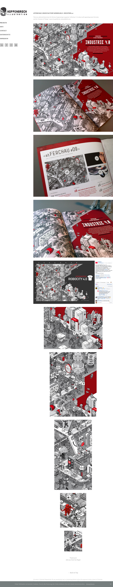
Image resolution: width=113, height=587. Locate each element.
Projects (3, 23)
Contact (3, 31)
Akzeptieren (90, 584)
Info (1, 27)
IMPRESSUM (4, 38)
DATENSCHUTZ (5, 35)
